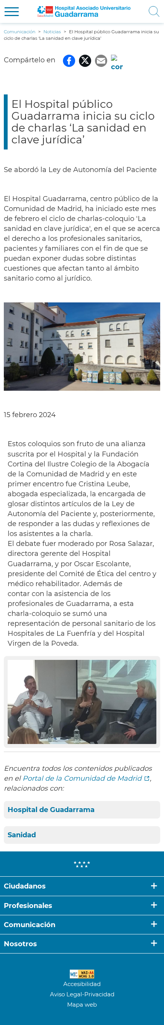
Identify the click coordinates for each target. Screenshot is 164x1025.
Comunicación (29, 925)
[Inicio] (84, 11)
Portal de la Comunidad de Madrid (82, 778)
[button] (12, 11)
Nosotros (20, 944)
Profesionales (28, 906)
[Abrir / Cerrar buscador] (152, 11)
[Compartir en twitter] (85, 60)
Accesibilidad (82, 984)
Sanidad (22, 835)
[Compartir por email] (101, 60)
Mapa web (82, 1004)
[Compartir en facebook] (69, 60)
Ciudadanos (25, 886)
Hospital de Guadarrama (51, 810)
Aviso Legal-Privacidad (82, 994)
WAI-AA (82, 974)
